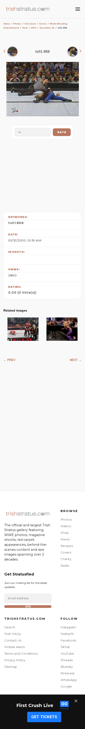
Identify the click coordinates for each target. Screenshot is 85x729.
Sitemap (10, 666)
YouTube (67, 653)
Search (9, 627)
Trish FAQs (12, 634)
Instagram (68, 627)
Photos (17, 23)
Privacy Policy (14, 660)
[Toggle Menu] (78, 9)
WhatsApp (69, 680)
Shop (65, 532)
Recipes (67, 546)
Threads (67, 660)
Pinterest (68, 673)
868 (20, 223)
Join (28, 606)
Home (7, 23)
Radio (65, 565)
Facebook (68, 640)
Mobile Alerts (14, 647)
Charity (66, 559)
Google (66, 686)
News (65, 539)
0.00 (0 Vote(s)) (22, 292)
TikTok (65, 647)
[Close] (76, 701)
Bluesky (67, 666)
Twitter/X (67, 634)
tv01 (12, 223)
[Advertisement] (43, 174)
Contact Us (12, 640)
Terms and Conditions (21, 653)
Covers (66, 552)
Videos (66, 526)
